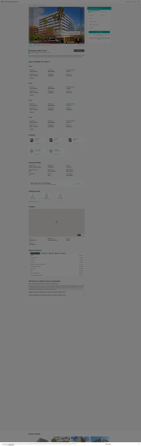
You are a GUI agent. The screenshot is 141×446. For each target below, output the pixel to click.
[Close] (139, 444)
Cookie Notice (11, 444)
